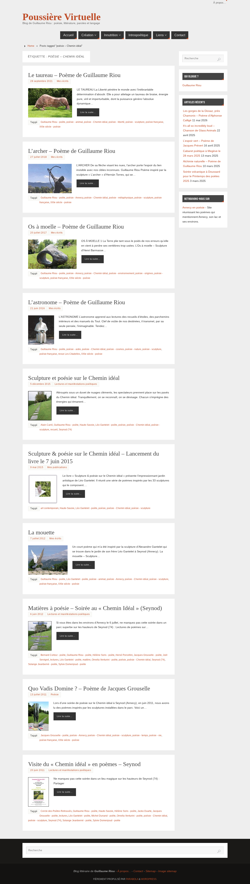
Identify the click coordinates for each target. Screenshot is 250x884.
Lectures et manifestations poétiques (76, 384)
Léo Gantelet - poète (106, 425)
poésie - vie (155, 735)
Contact (138, 871)
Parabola (132, 879)
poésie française (154, 122)
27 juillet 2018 (38, 157)
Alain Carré (47, 425)
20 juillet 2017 (38, 232)
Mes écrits (63, 81)
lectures (54, 659)
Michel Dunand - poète (103, 815)
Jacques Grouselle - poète (148, 655)
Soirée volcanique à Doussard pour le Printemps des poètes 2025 (201, 176)
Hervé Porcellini (124, 655)
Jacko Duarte (145, 811)
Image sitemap (167, 871)
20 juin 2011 (37, 770)
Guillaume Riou (191, 85)
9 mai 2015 (36, 467)
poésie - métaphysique (121, 197)
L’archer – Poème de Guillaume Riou (71, 151)
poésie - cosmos (115, 349)
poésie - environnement (121, 273)
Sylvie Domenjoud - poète (72, 664)
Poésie (55, 694)
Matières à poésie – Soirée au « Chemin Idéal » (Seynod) (95, 608)
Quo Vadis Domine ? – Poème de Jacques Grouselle (89, 688)
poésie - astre (73, 349)
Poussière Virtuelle (61, 17)
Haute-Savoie (87, 425)
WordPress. (149, 879)
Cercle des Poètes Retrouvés (56, 811)
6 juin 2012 (36, 614)
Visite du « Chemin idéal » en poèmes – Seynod (84, 764)
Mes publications (57, 467)
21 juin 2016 (37, 308)
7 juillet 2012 (37, 538)
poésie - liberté (116, 122)
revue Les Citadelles (69, 354)
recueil (54, 429)
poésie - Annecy (74, 197)
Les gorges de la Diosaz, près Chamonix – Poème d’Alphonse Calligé (202, 115)
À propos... (124, 871)
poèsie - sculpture (135, 122)
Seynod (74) (65, 429)
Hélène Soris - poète (103, 655)
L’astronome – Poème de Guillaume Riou (76, 302)
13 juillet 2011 (38, 694)
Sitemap (151, 871)
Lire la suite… (88, 112)
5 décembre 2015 (40, 384)
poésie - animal (74, 122)
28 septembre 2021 (41, 81)
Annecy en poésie (193, 207)
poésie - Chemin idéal (95, 122)
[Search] (219, 59)
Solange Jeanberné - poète (42, 664)
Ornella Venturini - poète (105, 659)
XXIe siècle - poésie (50, 126)
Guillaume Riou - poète (53, 122)
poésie (122, 425)
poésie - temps (140, 735)
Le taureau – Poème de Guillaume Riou (74, 75)
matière (87, 659)
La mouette (41, 532)
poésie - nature (133, 349)
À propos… (219, 2)
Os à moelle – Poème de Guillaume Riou (76, 226)
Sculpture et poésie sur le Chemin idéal (74, 378)
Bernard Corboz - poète (53, 655)
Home (31, 46)
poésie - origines (144, 273)
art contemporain (50, 508)
